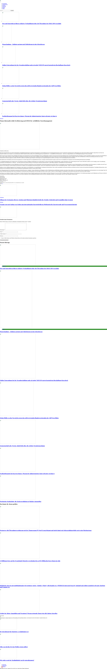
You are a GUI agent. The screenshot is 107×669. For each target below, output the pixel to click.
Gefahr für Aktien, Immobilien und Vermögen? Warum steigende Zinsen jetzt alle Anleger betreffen (28, 613)
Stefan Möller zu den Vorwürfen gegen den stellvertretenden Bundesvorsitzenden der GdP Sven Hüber (31, 86)
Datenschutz (4, 665)
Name (1, 231)
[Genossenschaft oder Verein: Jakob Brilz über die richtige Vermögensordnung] (54, 93)
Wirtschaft (4, 6)
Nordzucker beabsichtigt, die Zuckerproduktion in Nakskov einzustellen (20, 501)
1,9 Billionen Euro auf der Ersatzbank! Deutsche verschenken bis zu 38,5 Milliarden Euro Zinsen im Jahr (30, 561)
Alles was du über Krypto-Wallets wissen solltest (14, 647)
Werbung (3, 666)
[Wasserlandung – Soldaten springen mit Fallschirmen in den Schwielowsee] (54, 33)
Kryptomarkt (4, 3)
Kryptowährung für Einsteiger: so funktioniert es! (14, 631)
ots (2, 183)
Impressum (4, 664)
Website (1, 235)
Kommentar (2, 229)
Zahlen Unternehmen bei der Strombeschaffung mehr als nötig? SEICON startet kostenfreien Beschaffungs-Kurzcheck (36, 65)
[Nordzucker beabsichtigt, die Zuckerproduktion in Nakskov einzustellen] (53, 487)
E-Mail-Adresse (3, 233)
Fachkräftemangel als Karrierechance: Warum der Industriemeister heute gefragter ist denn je (29, 116)
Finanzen (3, 5)
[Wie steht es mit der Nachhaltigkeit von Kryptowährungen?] (53, 653)
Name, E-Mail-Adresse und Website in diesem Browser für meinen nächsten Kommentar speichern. (18, 238)
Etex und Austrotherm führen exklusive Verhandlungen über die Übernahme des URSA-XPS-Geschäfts (31, 23)
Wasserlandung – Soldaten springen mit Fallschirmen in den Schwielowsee (23, 44)
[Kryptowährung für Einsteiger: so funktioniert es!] (53, 624)
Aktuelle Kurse (5, 4)
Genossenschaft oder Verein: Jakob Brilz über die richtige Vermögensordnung (24, 101)
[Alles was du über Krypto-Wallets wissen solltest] (53, 639)
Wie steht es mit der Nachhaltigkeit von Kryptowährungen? (17, 660)
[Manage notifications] (2, 667)
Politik (3, 8)
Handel (3, 7)
